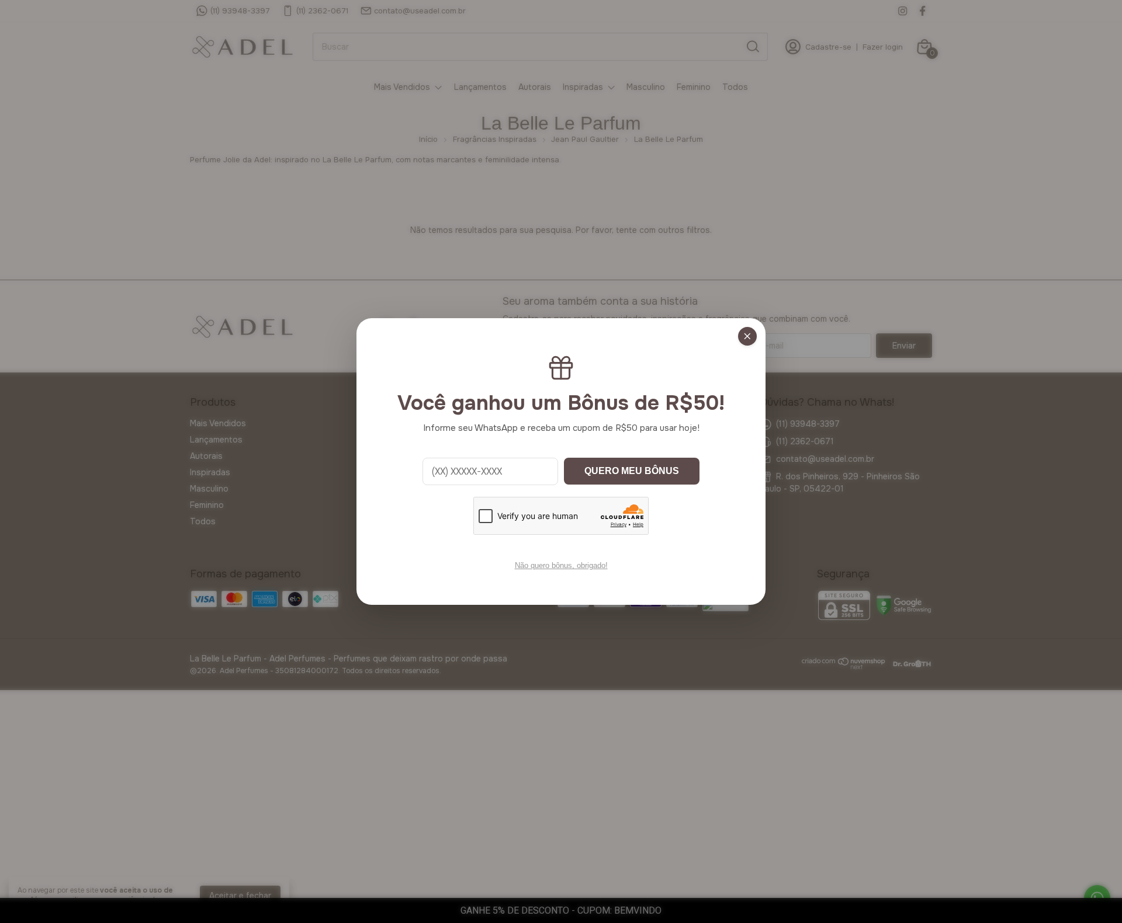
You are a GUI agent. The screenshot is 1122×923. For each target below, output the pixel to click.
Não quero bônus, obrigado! (561, 565)
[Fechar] (747, 336)
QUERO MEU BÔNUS (631, 471)
